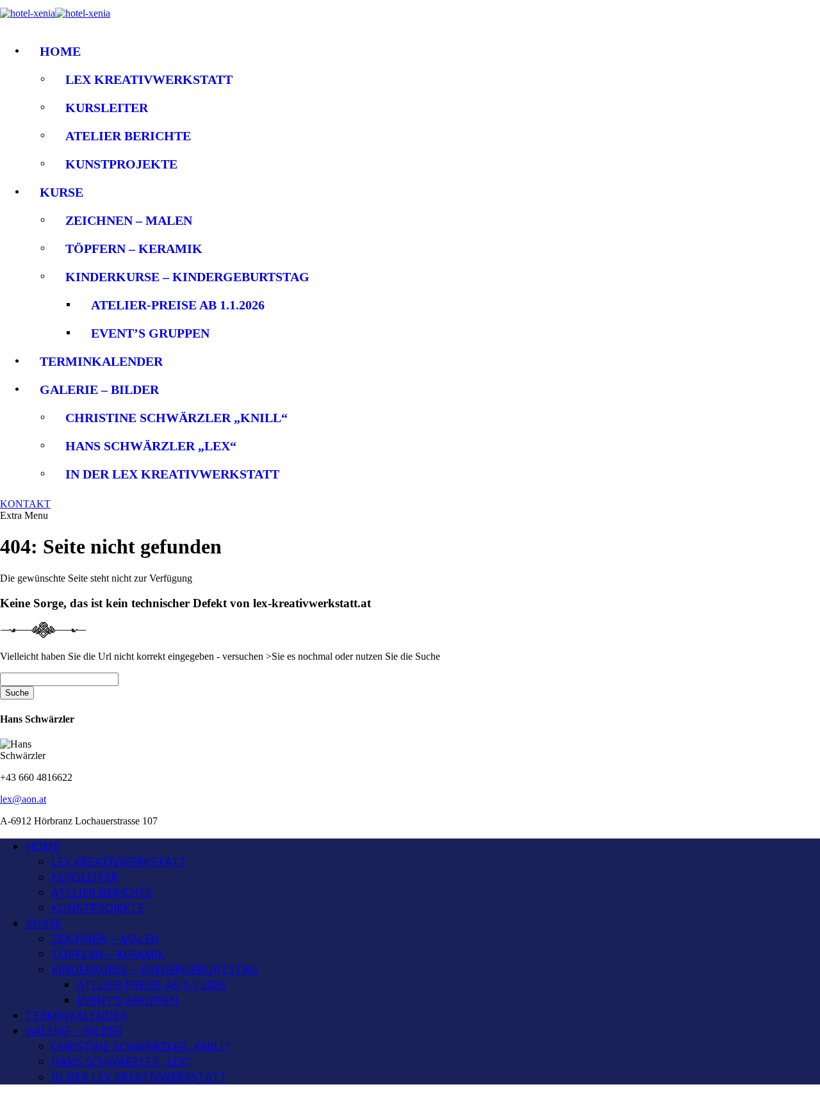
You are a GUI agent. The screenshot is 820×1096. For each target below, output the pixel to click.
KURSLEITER (106, 108)
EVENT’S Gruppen (150, 333)
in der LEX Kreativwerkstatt (172, 474)
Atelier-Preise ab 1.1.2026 (178, 305)
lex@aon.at (23, 799)
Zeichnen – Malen (128, 220)
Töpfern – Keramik (133, 248)
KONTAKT (25, 503)
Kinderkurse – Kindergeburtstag (187, 277)
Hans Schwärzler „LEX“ (150, 446)
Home (60, 51)
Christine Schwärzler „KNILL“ (176, 418)
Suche (17, 693)
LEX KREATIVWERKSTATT (149, 79)
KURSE (61, 192)
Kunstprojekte (121, 164)
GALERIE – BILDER (99, 389)
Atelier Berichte (128, 136)
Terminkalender (101, 361)
